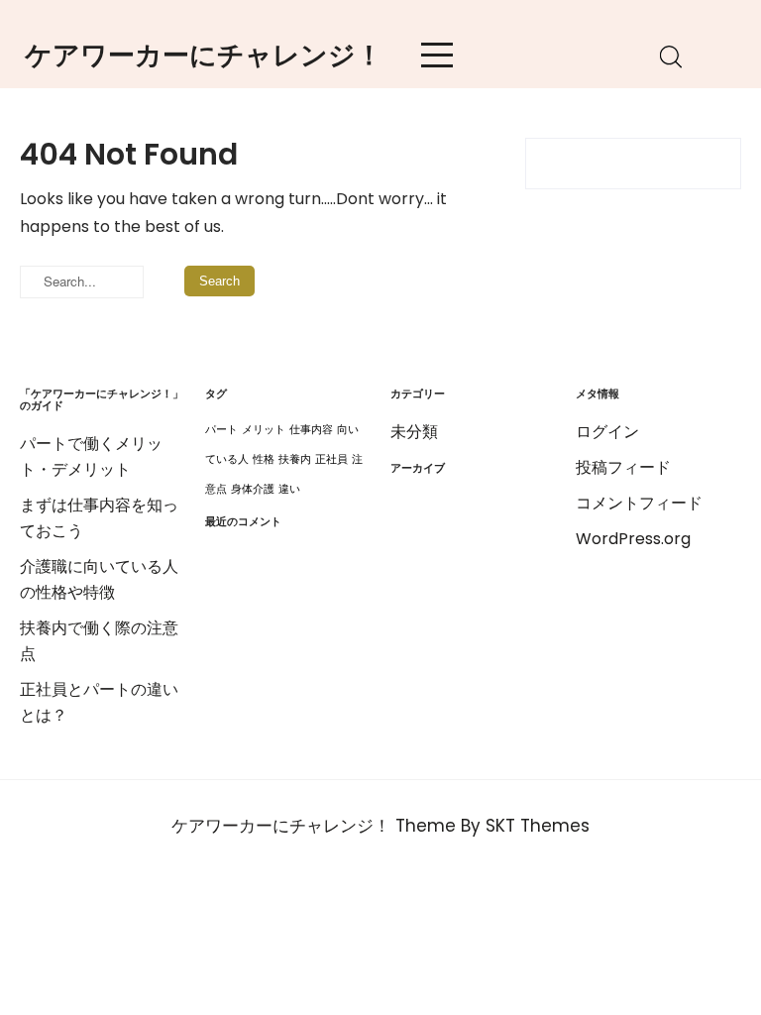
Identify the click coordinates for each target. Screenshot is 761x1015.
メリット (263, 429)
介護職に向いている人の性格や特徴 (99, 579)
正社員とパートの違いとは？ (99, 702)
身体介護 (252, 489)
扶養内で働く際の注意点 (99, 641)
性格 (263, 459)
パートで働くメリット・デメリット (91, 456)
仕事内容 (311, 429)
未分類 (414, 431)
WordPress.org (633, 538)
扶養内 (294, 459)
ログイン (607, 431)
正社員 (331, 459)
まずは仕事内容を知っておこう (99, 518)
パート (221, 429)
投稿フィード (623, 467)
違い (289, 489)
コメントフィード (639, 503)
